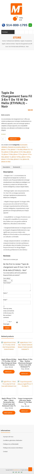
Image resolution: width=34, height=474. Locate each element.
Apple (22, 41)
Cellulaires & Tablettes (13, 41)
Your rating (6, 278)
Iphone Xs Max (10, 44)
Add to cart (13, 139)
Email (5, 300)
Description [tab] (6, 167)
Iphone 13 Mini (8, 154)
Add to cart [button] (8, 372)
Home (4, 41)
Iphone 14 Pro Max (7, 159)
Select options (8, 413)
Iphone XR (26, 159)
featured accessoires (14, 147)
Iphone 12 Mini (8, 152)
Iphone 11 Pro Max (16, 149)
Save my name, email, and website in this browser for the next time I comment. (8, 313)
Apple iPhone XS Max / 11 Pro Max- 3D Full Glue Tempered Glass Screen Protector (8, 362)
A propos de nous (8, 436)
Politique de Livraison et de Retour (13, 448)
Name (5, 293)
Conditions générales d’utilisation (12, 440)
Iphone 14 (8, 157)
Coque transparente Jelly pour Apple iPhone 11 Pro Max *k (25, 401)
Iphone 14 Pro (25, 157)
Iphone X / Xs (18, 159)
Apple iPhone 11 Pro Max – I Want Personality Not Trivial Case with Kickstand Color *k (9, 402)
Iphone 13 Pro (17, 154)
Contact (5, 451)
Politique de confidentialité (10, 444)
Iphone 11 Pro (5, 149)
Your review (7, 283)
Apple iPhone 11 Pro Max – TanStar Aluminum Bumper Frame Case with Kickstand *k (25, 363)
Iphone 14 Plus (16, 157)
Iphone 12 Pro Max (20, 152)
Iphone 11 (25, 147)
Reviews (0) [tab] (16, 167)
